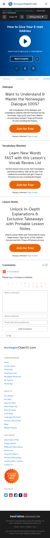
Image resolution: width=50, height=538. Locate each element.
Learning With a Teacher (13, 461)
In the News (8, 414)
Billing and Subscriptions (13, 447)
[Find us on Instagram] (25, 495)
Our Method (8, 396)
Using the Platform (11, 454)
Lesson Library (7, 11)
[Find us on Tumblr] (20, 495)
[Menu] (4, 4)
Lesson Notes (34, 79)
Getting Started (10, 443)
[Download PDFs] (33, 68)
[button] (46, 4)
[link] (4, 17)
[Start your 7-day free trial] (11, 476)
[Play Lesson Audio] (25, 41)
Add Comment (25, 329)
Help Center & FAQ (11, 440)
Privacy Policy (19, 527)
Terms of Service (29, 533)
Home (6, 362)
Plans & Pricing (10, 410)
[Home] (23, 6)
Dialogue (6, 79)
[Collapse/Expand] (25, 265)
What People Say (10, 406)
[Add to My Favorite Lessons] (16, 68)
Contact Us (8, 465)
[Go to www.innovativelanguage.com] (25, 515)
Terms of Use (31, 527)
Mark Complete (21, 59)
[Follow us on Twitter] (6, 495)
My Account (8, 450)
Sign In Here (33, 136)
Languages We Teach (12, 417)
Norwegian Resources (12, 377)
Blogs (6, 424)
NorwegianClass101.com (32, 523)
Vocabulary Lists (10, 373)
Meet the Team (10, 403)
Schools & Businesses (12, 421)
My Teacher (8, 380)
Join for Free (25, 128)
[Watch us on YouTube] (11, 495)
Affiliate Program (10, 428)
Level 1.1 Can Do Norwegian (24, 11)
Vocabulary (20, 79)
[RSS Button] (4, 272)
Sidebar (37, 17)
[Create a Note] (25, 68)
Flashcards (8, 369)
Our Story (8, 399)
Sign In (12, 277)
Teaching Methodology (12, 458)
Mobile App (8, 384)
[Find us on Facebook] (16, 495)
